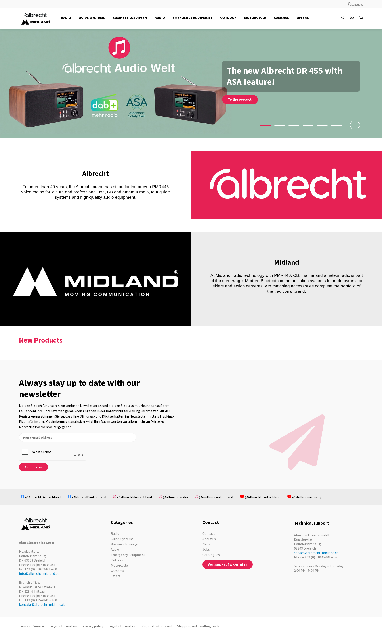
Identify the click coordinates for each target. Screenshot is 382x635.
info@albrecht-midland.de (39, 573)
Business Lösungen (125, 544)
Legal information (63, 626)
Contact (208, 533)
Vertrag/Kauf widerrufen (227, 564)
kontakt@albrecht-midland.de (42, 604)
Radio (115, 533)
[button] (265, 125)
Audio (115, 549)
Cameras (117, 570)
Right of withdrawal (156, 626)
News (206, 544)
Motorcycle (119, 565)
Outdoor (117, 560)
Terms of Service (31, 626)
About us (209, 539)
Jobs (206, 549)
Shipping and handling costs (198, 626)
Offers (115, 576)
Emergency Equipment (128, 554)
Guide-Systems (122, 539)
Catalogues (211, 554)
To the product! (240, 99)
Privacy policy (92, 626)
